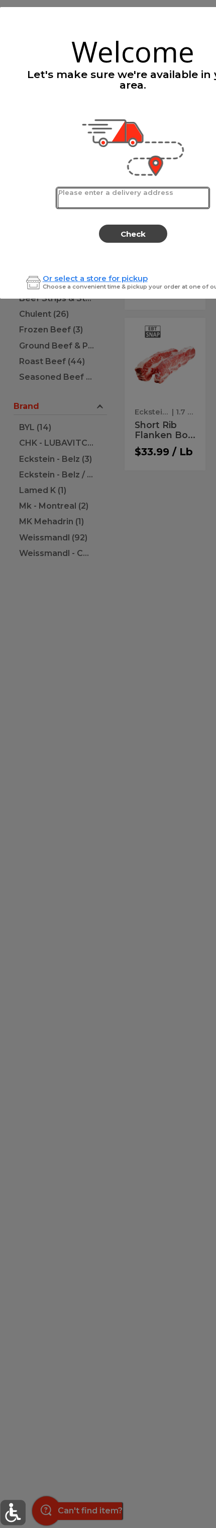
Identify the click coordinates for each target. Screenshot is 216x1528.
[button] (13, 1512)
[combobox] (133, 198)
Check (133, 234)
